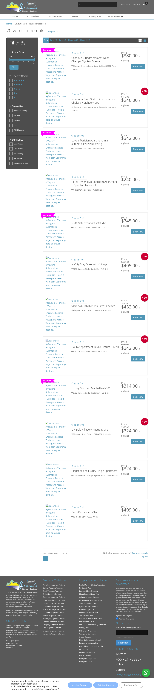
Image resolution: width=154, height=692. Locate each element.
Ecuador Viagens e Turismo (53, 603)
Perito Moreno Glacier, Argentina (92, 585)
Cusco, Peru (83, 649)
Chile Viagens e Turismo (52, 594)
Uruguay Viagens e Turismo (53, 631)
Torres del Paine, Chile (88, 603)
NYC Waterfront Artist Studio (88, 223)
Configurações (131, 685)
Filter (14, 67)
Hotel (75, 16)
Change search (52, 32)
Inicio (14, 16)
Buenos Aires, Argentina (88, 643)
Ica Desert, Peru (85, 588)
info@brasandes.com (132, 675)
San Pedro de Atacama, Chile (90, 618)
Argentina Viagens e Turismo (54, 585)
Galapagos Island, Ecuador (89, 597)
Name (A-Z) (73, 40)
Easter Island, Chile (86, 622)
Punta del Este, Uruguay (88, 591)
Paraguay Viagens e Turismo (54, 625)
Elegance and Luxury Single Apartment (94, 470)
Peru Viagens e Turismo (52, 628)
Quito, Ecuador (85, 637)
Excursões (33, 16)
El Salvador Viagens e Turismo (54, 606)
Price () (53, 40)
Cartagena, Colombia (87, 634)
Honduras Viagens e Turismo (54, 612)
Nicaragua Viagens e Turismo (54, 618)
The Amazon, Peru (86, 615)
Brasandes (114, 16)
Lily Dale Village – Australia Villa (89, 429)
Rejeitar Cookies (106, 685)
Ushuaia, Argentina (86, 609)
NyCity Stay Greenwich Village (89, 264)
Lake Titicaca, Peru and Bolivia (91, 646)
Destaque (93, 16)
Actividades (55, 16)
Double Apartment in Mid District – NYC (95, 347)
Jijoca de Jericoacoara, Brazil (90, 640)
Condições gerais (12, 641)
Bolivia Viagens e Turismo (53, 588)
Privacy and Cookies (14, 645)
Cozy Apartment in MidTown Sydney (93, 305)
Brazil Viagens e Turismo (52, 591)
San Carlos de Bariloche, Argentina (92, 625)
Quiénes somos (12, 643)
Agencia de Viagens (124, 615)
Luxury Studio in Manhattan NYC (90, 388)
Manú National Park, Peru (89, 594)
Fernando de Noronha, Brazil (90, 600)
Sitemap (9, 647)
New (46, 40)
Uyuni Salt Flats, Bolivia (88, 606)
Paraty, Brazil (84, 628)
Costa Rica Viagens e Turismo (54, 600)
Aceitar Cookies (80, 685)
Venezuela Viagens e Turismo (54, 634)
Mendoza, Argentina (87, 652)
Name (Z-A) (85, 40)
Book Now (138, 66)
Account (124, 4)
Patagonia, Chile (85, 661)
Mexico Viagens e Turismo (53, 615)
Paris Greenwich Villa (84, 512)
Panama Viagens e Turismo (53, 622)
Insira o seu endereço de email (128, 628)
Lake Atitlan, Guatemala (88, 612)
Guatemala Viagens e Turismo (54, 609)
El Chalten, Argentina (87, 631)
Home (9, 23)
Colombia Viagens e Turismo (54, 597)
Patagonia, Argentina (87, 658)
